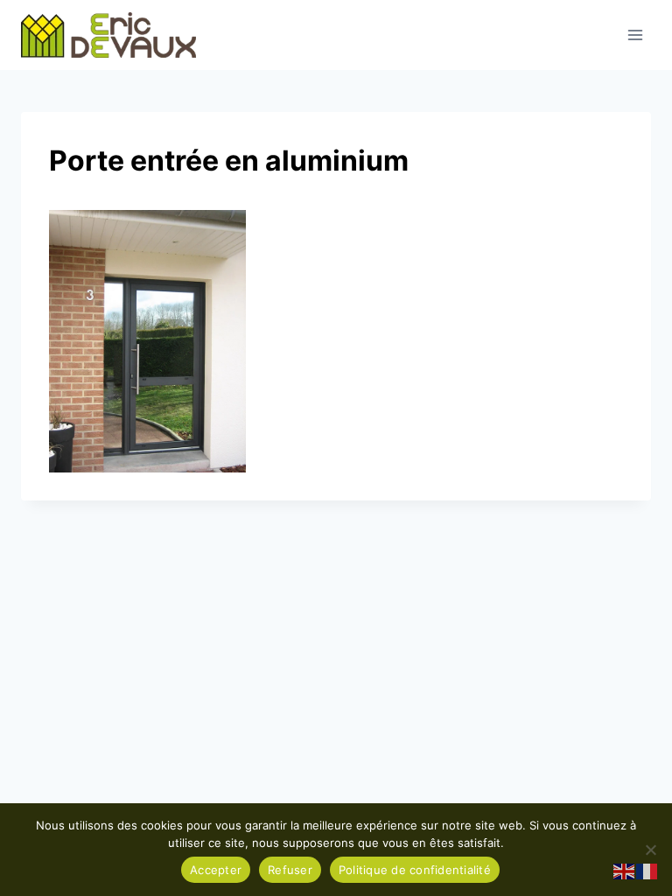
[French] (647, 870)
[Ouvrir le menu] (635, 34)
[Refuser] (650, 849)
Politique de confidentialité (415, 870)
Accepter (216, 870)
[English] (624, 870)
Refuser (290, 870)
